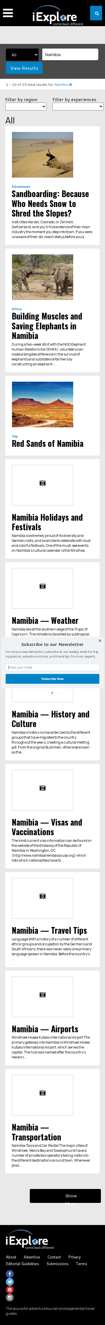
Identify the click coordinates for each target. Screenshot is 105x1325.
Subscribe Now (52, 678)
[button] (52, 644)
